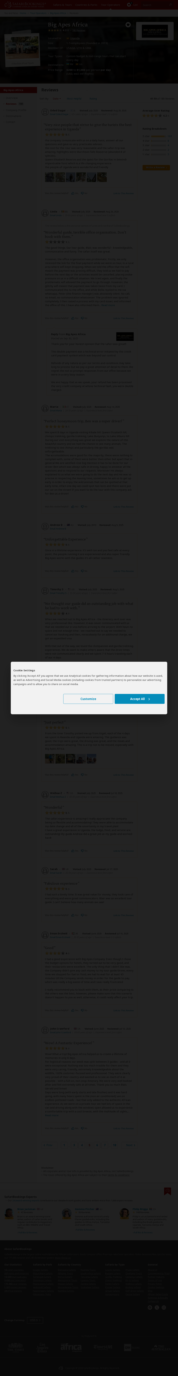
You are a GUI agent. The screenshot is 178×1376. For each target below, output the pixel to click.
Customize (88, 699)
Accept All (137, 699)
